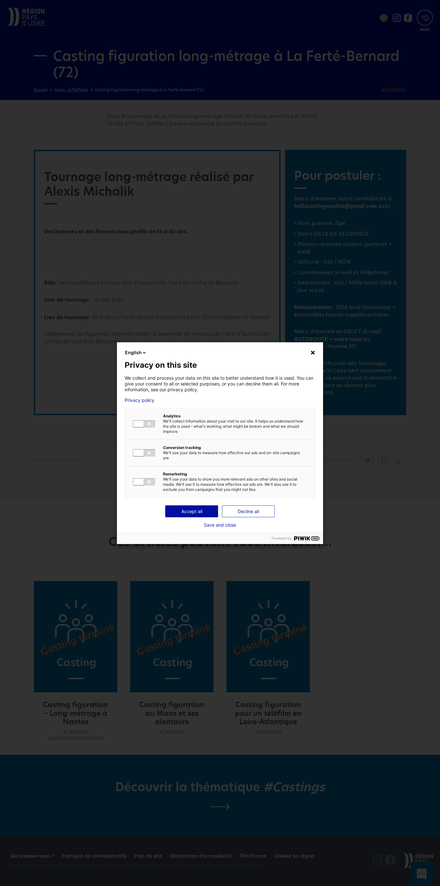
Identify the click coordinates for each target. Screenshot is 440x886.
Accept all (191, 511)
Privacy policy (139, 400)
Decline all (248, 511)
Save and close (220, 525)
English (133, 352)
